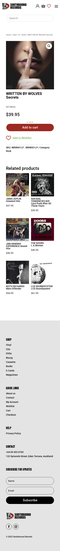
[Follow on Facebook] (9, 526)
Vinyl (14, 35)
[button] (49, 46)
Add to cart (30, 127)
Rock (24, 35)
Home (8, 35)
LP (19, 35)
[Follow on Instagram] (16, 526)
